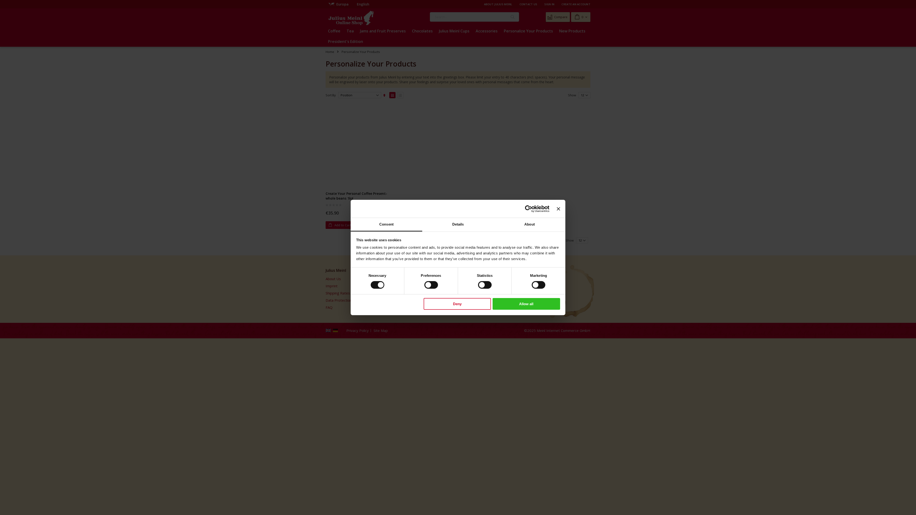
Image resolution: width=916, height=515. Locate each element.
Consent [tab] (386, 224)
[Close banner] (558, 208)
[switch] (431, 285)
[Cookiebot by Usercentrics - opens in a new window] (528, 208)
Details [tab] (458, 224)
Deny (457, 304)
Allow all (526, 304)
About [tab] (529, 224)
